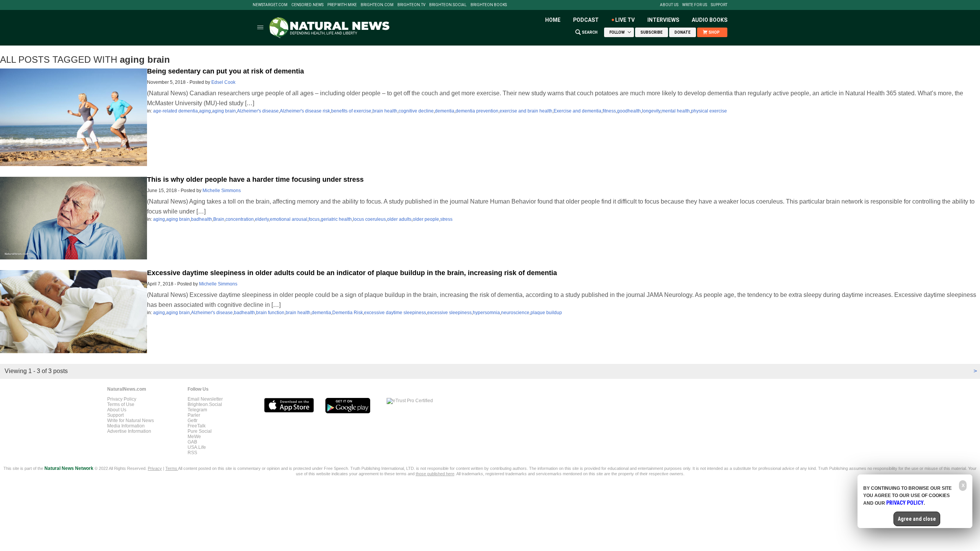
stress (446, 219)
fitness (609, 111)
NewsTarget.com (270, 5)
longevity (651, 111)
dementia (444, 111)
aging (205, 111)
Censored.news (307, 5)
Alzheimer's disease (258, 111)
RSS (192, 452)
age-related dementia (175, 111)
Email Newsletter (205, 399)
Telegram (197, 409)
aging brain (224, 111)
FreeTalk (197, 426)
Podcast (586, 20)
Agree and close (917, 519)
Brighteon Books (488, 5)
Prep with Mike (342, 5)
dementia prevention (477, 111)
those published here (435, 473)
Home (552, 20)
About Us (669, 5)
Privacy (155, 468)
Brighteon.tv (411, 5)
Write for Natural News (130, 420)
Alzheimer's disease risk (305, 111)
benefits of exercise (351, 111)
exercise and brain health (526, 111)
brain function (270, 312)
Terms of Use (120, 404)
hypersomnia (486, 312)
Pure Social (200, 431)
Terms (171, 468)
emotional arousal (288, 219)
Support (719, 5)
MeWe (194, 436)
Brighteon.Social (448, 5)
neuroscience (515, 312)
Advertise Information (129, 431)
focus (314, 219)
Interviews (663, 20)
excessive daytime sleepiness (395, 312)
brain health (384, 111)
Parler (194, 415)
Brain (218, 219)
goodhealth (629, 111)
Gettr (193, 420)
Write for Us (694, 5)
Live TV (625, 20)
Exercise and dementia (577, 111)
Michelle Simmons (222, 190)
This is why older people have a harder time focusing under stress (255, 179)
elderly (262, 219)
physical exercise (709, 111)
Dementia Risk (347, 312)
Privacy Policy (121, 399)
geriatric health (336, 219)
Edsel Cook (223, 82)
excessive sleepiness (449, 312)
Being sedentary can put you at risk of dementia (225, 71)
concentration (239, 219)
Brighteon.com (377, 5)
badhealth (201, 219)
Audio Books (709, 20)
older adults (399, 219)
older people (426, 219)
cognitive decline (416, 111)
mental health (676, 111)
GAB (192, 442)
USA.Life (197, 447)
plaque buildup (546, 312)
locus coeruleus (369, 219)
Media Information (126, 426)
